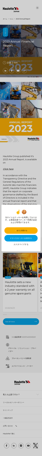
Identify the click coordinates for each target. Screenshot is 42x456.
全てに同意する (21, 230)
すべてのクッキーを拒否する (22, 238)
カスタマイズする (21, 244)
